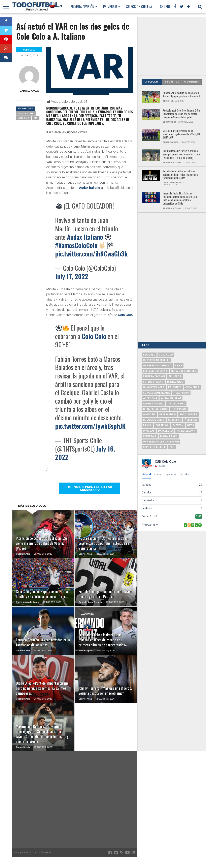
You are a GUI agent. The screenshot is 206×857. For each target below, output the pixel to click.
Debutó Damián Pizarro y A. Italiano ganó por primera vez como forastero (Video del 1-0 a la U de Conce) (181, 154)
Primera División (82, 6)
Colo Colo (125, 315)
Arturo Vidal (176, 403)
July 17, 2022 (71, 276)
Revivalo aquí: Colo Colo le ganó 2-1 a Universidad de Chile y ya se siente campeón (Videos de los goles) (181, 114)
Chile (178, 365)
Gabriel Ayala (29, 90)
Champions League (155, 409)
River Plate (179, 409)
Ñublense (191, 420)
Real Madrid (167, 414)
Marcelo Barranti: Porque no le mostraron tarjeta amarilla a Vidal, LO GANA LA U (181, 134)
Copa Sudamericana (156, 392)
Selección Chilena (139, 6)
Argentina (150, 398)
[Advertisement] (172, 46)
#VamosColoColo (76, 245)
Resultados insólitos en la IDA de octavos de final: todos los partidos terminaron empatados (180, 175)
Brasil (147, 425)
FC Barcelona (186, 430)
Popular (153, 82)
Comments (193, 82)
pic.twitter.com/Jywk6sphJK (90, 426)
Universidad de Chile (156, 360)
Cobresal (174, 420)
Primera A (149, 436)
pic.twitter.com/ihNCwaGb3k (91, 253)
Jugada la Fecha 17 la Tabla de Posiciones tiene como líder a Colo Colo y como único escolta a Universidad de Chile (180, 198)
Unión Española (153, 387)
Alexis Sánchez (153, 403)
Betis (190, 425)
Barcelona (165, 430)
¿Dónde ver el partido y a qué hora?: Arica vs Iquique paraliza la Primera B (181, 94)
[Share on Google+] (6, 48)
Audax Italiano (89, 188)
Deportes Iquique (154, 447)
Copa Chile (192, 387)
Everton (177, 425)
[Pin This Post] (6, 39)
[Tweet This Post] (6, 30)
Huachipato (181, 392)
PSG (171, 447)
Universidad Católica (157, 365)
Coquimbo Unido (153, 420)
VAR (35, 118)
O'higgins (149, 414)
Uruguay (148, 430)
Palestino (174, 387)
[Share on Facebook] (6, 21)
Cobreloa (162, 425)
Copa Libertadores (183, 371)
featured (149, 354)
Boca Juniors (188, 414)
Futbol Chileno (153, 381)
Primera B (110, 6)
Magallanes (168, 436)
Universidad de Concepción (161, 441)
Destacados (175, 381)
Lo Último (173, 82)
